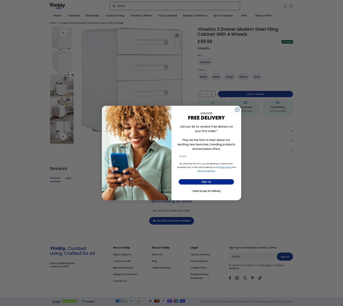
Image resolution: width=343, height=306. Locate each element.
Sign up (206, 182)
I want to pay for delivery (206, 191)
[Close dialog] (237, 110)
